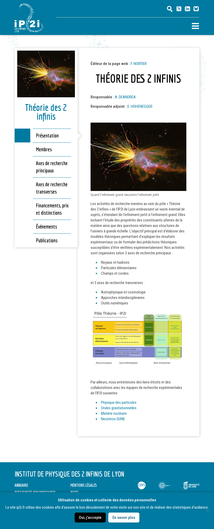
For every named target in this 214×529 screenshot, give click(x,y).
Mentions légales (83, 485)
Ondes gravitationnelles (118, 408)
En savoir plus (123, 517)
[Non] (207, 510)
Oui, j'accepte (90, 517)
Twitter (179, 8)
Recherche (170, 9)
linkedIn (187, 8)
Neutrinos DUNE (113, 419)
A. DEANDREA (125, 97)
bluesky (196, 8)
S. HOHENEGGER (139, 106)
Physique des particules (118, 402)
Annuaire (21, 485)
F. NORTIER (139, 63)
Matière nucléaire (114, 413)
